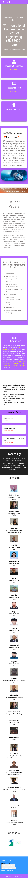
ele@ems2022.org (6, 863)
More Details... (14, 69)
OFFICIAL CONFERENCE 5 (8, 868)
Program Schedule (11, 137)
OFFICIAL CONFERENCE (8, 865)
